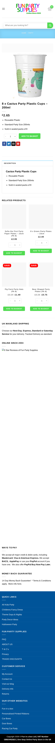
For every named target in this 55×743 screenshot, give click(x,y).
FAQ (4, 639)
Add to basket (29, 136)
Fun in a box (7, 709)
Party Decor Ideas (10, 619)
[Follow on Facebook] (20, 20)
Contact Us (7, 679)
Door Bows (7, 723)
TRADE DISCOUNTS (12, 659)
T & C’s (5, 649)
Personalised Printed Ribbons (15, 714)
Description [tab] (10, 163)
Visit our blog (8, 684)
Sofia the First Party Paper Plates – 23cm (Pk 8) (14, 233)
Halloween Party (9, 624)
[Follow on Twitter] (29, 20)
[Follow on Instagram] (24, 20)
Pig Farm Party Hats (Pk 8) (14, 290)
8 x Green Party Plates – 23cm (41, 232)
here (19, 584)
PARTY (30, 33)
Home (24, 33)
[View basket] (50, 8)
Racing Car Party (10, 728)
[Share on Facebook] (4, 144)
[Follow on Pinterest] (34, 20)
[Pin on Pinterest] (18, 144)
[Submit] (50, 25)
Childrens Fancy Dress (12, 610)
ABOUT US (7, 644)
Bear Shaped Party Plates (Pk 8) (41, 290)
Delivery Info (7, 689)
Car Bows (6, 718)
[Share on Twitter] (9, 144)
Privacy (5, 654)
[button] (3, 9)
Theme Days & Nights (12, 614)
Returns (5, 694)
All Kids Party (8, 605)
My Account (7, 674)
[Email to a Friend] (13, 144)
